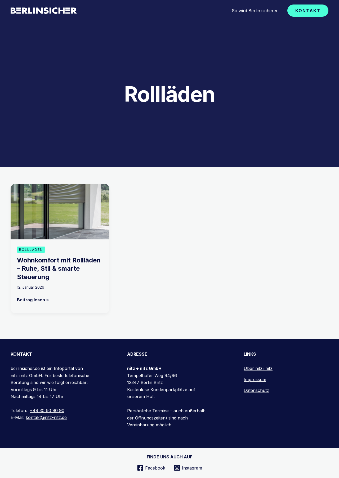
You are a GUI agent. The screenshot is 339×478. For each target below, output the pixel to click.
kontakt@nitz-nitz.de (46, 417)
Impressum (255, 379)
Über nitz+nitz (258, 368)
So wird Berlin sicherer (255, 10)
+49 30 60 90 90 (47, 410)
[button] (307, 11)
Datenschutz (256, 390)
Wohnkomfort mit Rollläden (59, 268)
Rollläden (31, 250)
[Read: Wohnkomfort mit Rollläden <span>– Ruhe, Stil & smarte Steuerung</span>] (60, 211)
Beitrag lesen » (33, 299)
